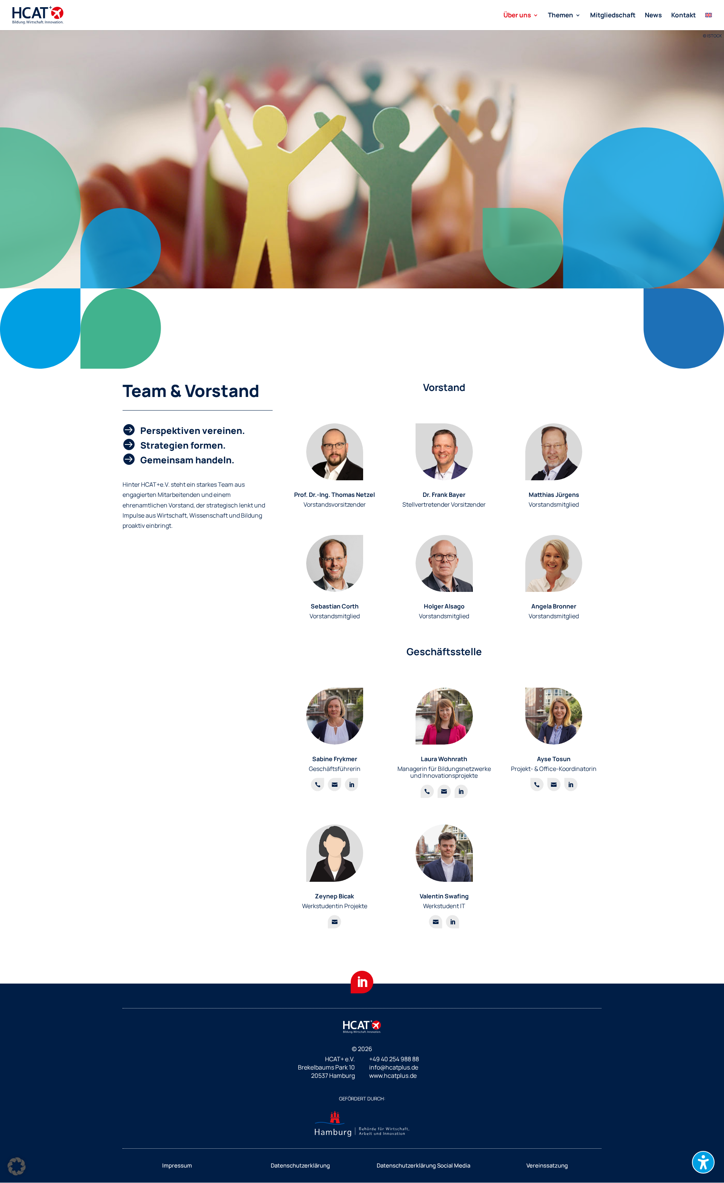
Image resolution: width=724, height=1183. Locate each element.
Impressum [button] (177, 1165)
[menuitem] (520, 21)
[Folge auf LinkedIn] (362, 982)
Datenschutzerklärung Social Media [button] (423, 1165)
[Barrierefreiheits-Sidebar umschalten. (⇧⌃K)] (703, 1162)
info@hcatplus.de (393, 1067)
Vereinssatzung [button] (547, 1165)
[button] (16, 1166)
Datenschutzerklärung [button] (300, 1165)
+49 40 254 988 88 (394, 1059)
